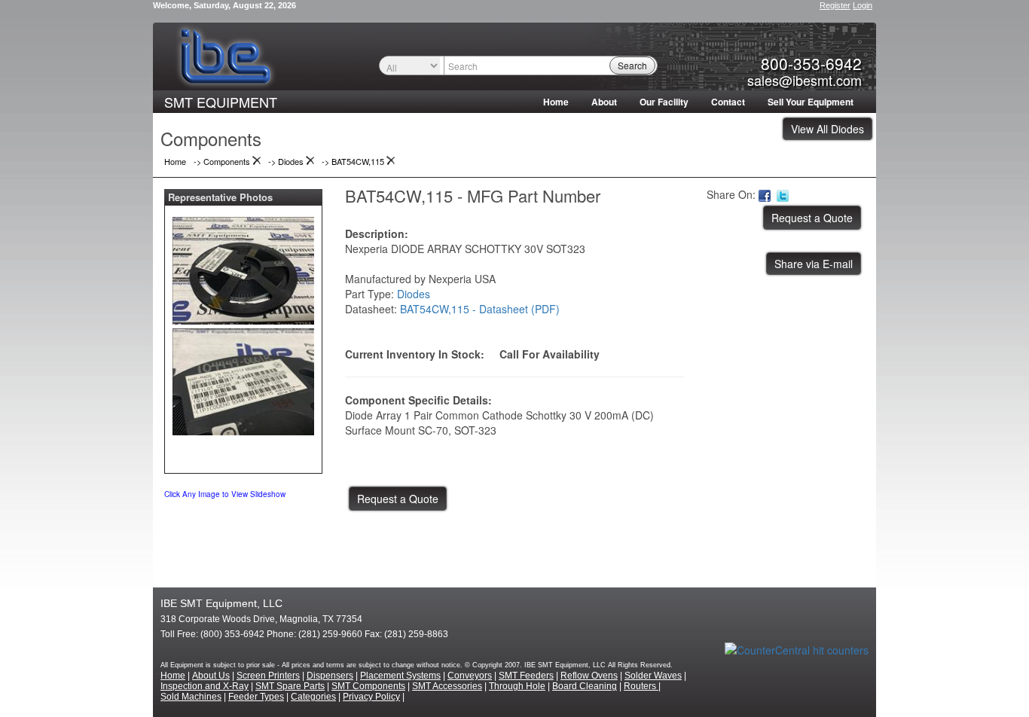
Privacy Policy (371, 696)
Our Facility (664, 101)
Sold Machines (190, 696)
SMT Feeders (526, 675)
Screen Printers (268, 675)
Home (556, 101)
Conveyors (469, 675)
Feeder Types (256, 696)
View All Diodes (827, 128)
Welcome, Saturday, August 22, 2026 (224, 5)
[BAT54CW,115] (243, 267)
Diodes (413, 293)
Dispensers (330, 675)
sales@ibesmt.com (804, 80)
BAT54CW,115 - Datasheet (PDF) (480, 308)
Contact (728, 101)
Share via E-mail (813, 263)
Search (632, 65)
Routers (641, 686)
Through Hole (517, 686)
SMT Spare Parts (290, 686)
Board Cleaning (584, 686)
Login (862, 5)
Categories (313, 696)
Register (835, 5)
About (604, 101)
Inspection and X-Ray (204, 686)
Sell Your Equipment (810, 101)
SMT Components (368, 686)
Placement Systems (400, 675)
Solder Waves (653, 675)
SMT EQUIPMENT (220, 101)
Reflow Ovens (589, 675)
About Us (211, 675)
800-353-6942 (811, 63)
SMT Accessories (447, 686)
